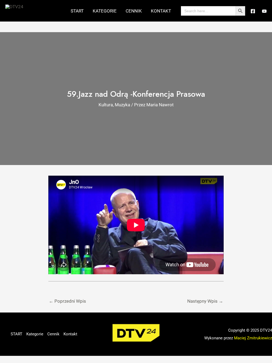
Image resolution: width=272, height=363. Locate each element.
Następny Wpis (205, 301)
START (77, 11)
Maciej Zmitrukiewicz (253, 338)
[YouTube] (264, 11)
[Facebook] (252, 11)
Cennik (134, 11)
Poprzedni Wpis (67, 301)
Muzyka (122, 104)
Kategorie (105, 11)
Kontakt (161, 11)
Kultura (106, 104)
